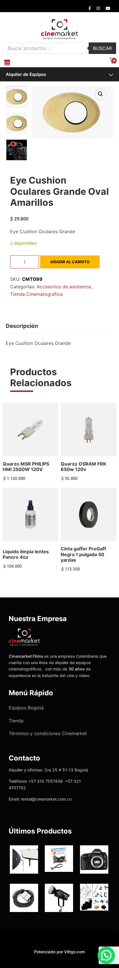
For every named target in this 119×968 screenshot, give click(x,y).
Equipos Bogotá (26, 708)
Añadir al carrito (70, 261)
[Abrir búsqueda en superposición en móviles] (59, 48)
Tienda (16, 721)
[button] (100, 94)
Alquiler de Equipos (26, 74)
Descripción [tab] (22, 326)
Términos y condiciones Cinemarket (48, 733)
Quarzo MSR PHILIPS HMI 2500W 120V (26, 466)
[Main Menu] (7, 62)
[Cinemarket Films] (59, 29)
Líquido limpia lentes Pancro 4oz (26, 554)
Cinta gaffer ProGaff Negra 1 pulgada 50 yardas (83, 554)
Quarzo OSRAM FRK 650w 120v (83, 466)
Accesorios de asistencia (64, 286)
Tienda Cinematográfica (36, 294)
